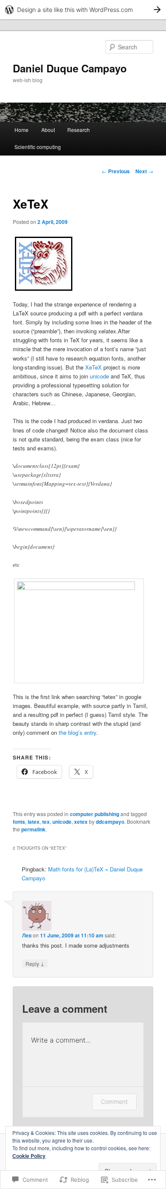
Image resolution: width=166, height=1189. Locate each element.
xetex (81, 821)
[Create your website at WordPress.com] (83, 9)
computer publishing (94, 814)
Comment (114, 1101)
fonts (19, 821)
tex (46, 821)
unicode (99, 376)
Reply (35, 963)
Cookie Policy (29, 1156)
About (48, 129)
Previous (116, 171)
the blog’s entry (77, 732)
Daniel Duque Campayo (70, 68)
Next (144, 171)
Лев (26, 935)
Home (21, 129)
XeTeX (93, 367)
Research (78, 129)
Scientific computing (37, 146)
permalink (33, 829)
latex (34, 821)
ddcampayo (110, 821)
